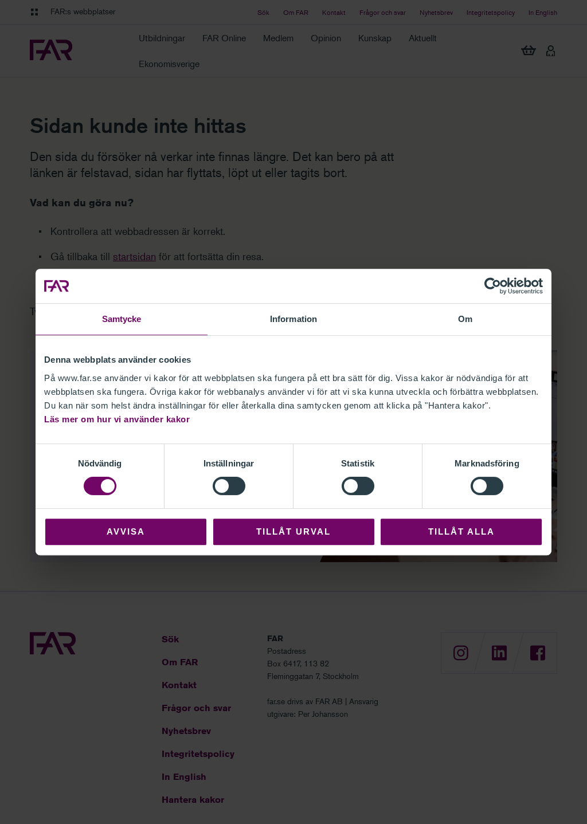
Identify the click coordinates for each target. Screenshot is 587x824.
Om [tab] (465, 319)
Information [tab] (293, 319)
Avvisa (126, 531)
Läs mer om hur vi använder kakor (117, 419)
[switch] (229, 486)
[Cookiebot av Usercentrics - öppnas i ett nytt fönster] (493, 286)
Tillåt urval (293, 531)
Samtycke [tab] (122, 319)
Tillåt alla (461, 531)
